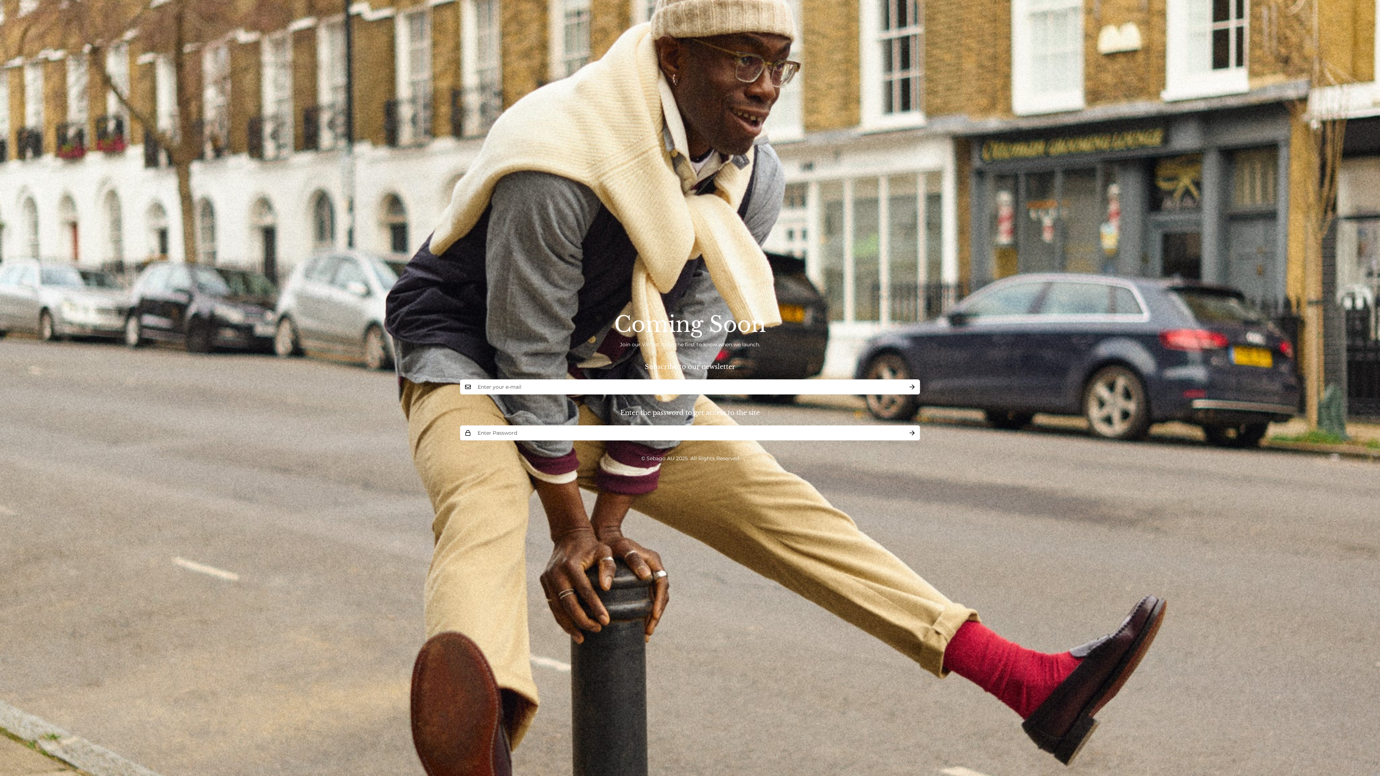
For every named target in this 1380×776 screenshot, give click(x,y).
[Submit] (912, 386)
